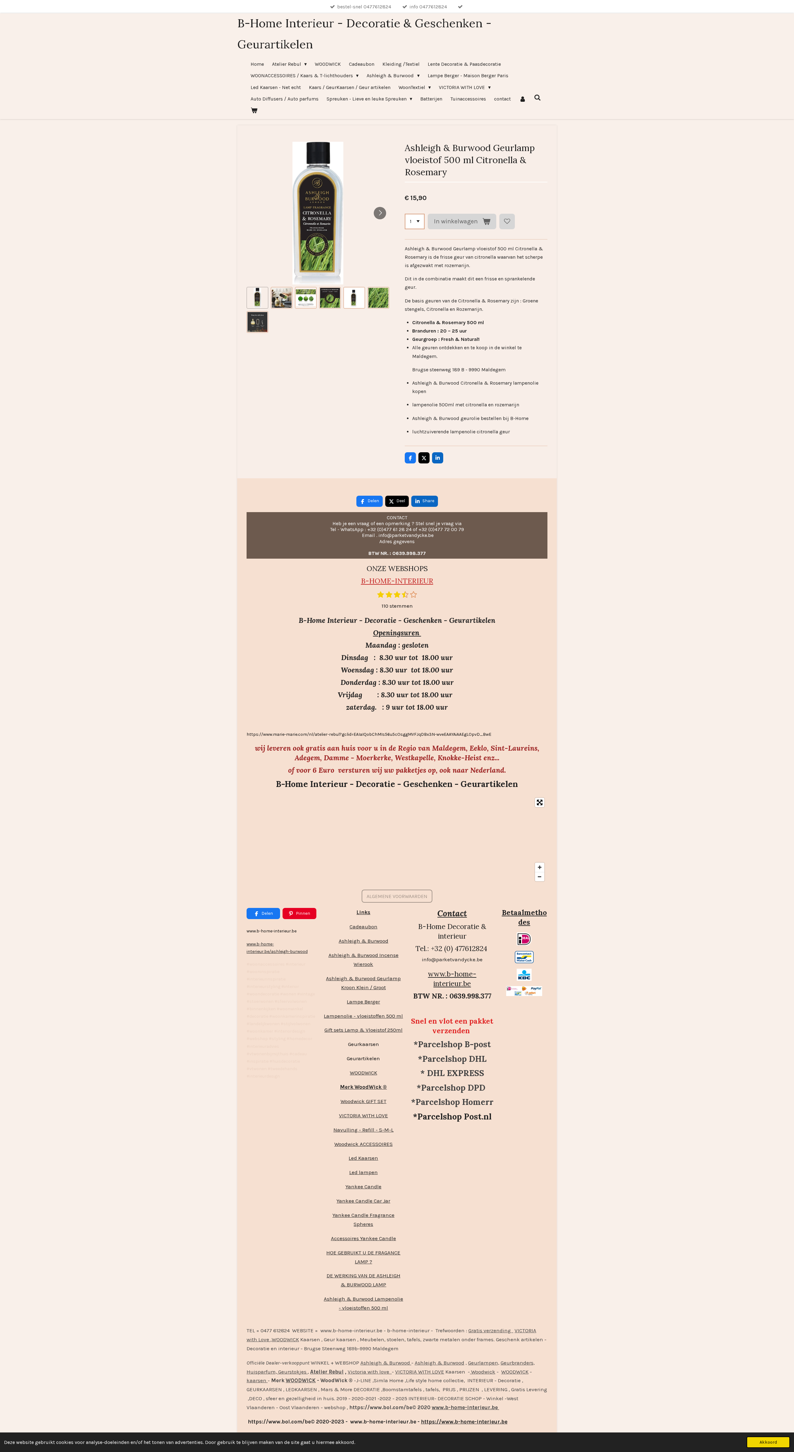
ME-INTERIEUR (406, 580)
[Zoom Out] (539, 876)
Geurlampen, (483, 1363)
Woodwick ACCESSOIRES (363, 1144)
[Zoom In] (539, 867)
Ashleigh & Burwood (363, 941)
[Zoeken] (537, 97)
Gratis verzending (490, 1330)
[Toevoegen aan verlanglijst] (507, 221)
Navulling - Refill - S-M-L (363, 1130)
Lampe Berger (363, 1002)
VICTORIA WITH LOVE (363, 1115)
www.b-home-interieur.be (452, 978)
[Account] (522, 99)
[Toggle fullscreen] (539, 802)
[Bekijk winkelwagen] (254, 110)
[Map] (397, 839)
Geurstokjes (292, 1372)
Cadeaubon (363, 926)
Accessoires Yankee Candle (363, 1238)
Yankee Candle (363, 1186)
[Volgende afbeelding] (380, 213)
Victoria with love (370, 1372)
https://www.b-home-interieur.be (464, 1421)
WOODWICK (363, 1073)
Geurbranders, (518, 1363)
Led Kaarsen (363, 1158)
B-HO (370, 580)
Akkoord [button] (768, 1442)
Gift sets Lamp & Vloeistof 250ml (363, 1030)
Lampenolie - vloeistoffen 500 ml (363, 1016)
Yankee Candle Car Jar (363, 1201)
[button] (257, 298)
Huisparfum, (262, 1372)
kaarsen (257, 1380)
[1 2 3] (415, 221)
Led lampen (363, 1172)
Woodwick (482, 1372)
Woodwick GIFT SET (363, 1101)
